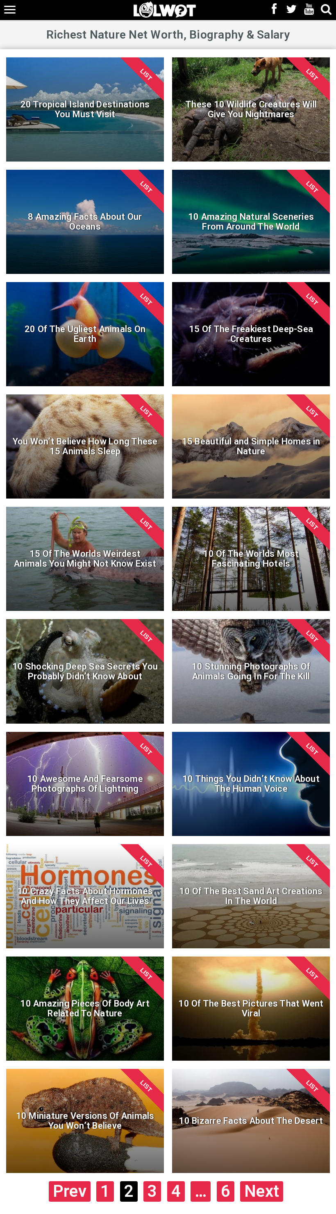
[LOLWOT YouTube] (309, 9)
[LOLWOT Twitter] (291, 9)
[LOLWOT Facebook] (274, 9)
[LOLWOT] (165, 9)
